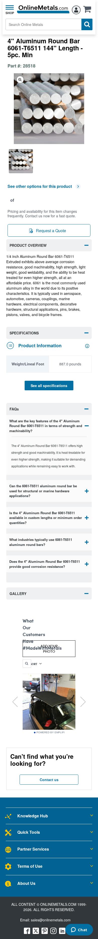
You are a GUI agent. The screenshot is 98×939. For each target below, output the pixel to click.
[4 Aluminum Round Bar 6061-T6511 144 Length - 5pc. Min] (21, 161)
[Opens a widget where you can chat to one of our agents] (79, 930)
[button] (88, 11)
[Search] (86, 24)
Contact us (49, 779)
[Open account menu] (76, 9)
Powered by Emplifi (50, 732)
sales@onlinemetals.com (51, 919)
